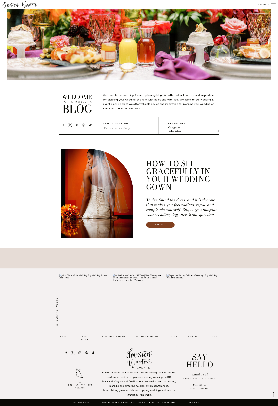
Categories (174, 127)
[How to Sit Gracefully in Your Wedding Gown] (97, 193)
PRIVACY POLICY (169, 402)
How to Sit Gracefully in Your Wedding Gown (178, 175)
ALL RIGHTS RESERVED (148, 402)
